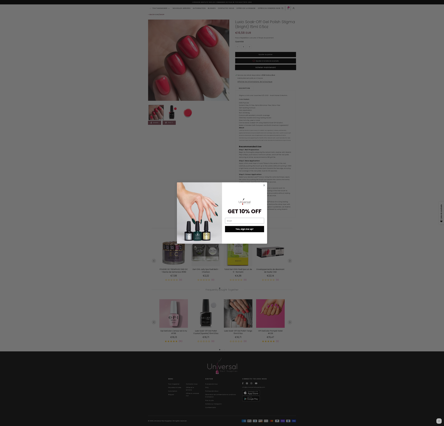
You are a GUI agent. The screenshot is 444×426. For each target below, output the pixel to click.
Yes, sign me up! (244, 229)
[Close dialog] (264, 185)
